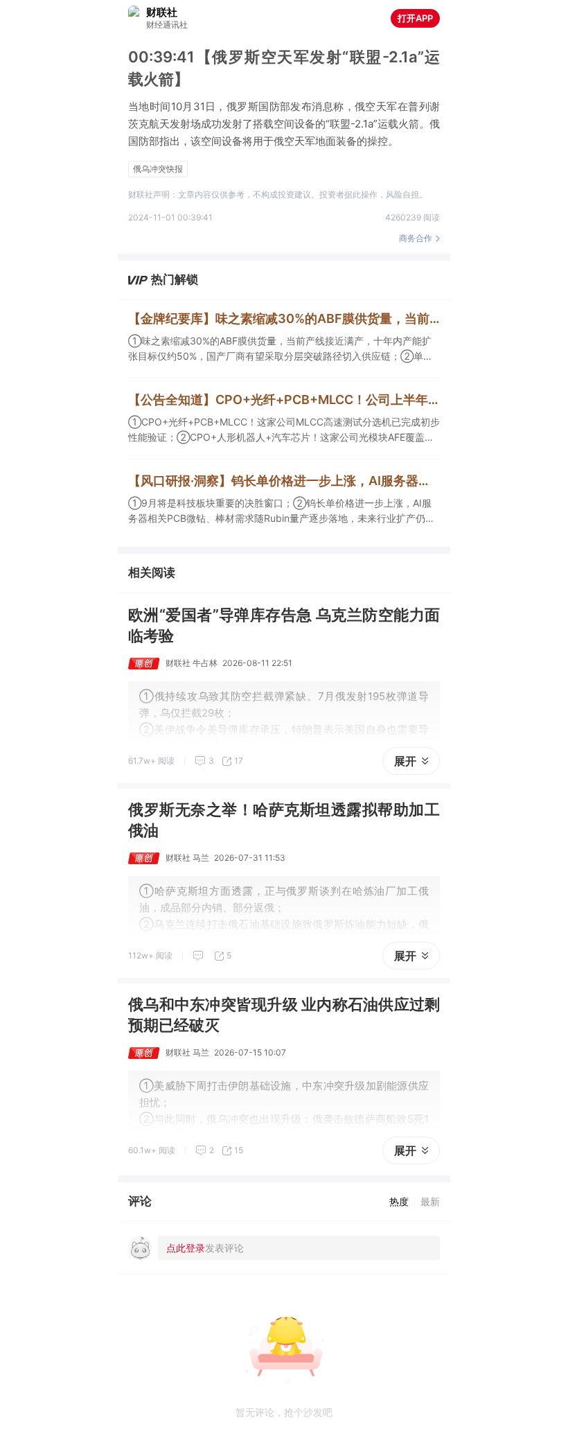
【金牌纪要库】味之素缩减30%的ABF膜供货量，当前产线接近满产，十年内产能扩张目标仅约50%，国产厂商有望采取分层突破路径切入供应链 (284, 318)
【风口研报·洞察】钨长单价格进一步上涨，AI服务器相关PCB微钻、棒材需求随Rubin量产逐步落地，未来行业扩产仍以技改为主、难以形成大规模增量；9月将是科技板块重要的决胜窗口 (284, 480)
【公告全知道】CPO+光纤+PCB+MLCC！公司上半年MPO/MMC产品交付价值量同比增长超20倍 (284, 399)
